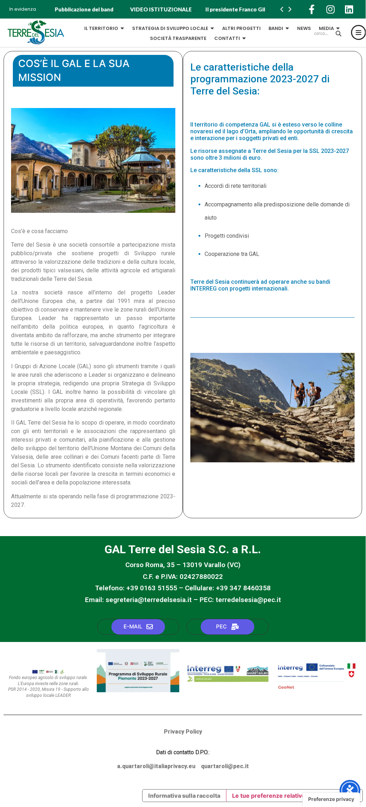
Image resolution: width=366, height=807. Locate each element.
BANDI (276, 28)
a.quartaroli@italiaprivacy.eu (156, 766)
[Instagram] (330, 9)
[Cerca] (338, 33)
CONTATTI (227, 38)
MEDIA (326, 28)
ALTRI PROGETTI (241, 28)
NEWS (304, 28)
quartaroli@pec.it (225, 766)
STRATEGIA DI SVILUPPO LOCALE (170, 28)
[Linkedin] (349, 9)
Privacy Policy (183, 731)
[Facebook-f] (311, 9)
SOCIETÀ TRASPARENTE (178, 38)
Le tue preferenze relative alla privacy (285, 795)
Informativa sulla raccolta (184, 795)
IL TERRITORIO (101, 28)
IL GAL (63, 28)
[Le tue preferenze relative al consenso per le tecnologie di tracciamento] (331, 799)
